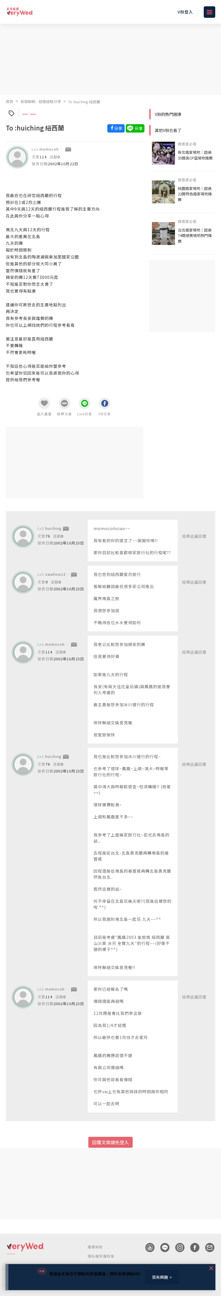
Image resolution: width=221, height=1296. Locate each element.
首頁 (9, 101)
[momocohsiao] (17, 157)
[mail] (206, 1247)
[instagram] (176, 1247)
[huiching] (23, 536)
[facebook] (191, 1247)
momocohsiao (53, 149)
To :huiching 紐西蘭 (84, 101)
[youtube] (147, 1247)
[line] (162, 1247)
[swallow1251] (23, 582)
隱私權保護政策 (101, 1256)
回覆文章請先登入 (110, 1142)
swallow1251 (57, 574)
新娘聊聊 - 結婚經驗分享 (40, 101)
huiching (53, 528)
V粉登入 (185, 12)
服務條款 (95, 1246)
